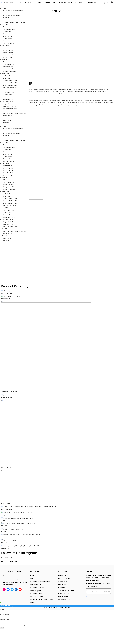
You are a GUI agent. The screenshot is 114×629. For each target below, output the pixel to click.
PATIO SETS (5, 8)
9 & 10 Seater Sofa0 (9, 43)
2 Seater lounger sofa (10, 64)
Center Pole (7, 120)
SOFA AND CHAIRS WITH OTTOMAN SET (16, 22)
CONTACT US (62, 585)
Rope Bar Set (7, 57)
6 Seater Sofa (7, 36)
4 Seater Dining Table (10, 81)
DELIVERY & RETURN (36, 597)
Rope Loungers (8, 53)
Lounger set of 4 (8, 69)
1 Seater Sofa (7, 27)
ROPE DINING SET (6, 504)
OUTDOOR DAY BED (8, 102)
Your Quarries (5, 619)
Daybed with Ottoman (10, 104)
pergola (3, 531)
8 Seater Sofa (7, 41)
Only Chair (6, 76)
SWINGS (4, 111)
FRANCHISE (61, 588)
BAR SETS (5, 90)
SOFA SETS (5, 25)
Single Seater (7, 116)
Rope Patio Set (8, 50)
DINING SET (5, 74)
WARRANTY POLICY (64, 600)
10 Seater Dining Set (9, 88)
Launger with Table (9, 71)
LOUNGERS (5, 60)
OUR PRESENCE (63, 597)
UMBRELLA (5, 118)
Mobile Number (5, 614)
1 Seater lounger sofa (10, 62)
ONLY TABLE (7, 20)
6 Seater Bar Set (8, 97)
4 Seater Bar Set (8, 95)
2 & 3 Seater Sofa (9, 29)
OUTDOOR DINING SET (8, 467)
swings (3, 515)
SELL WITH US (62, 582)
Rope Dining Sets (35, 591)
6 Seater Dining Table (10, 83)
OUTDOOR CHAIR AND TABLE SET (14, 11)
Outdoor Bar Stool (9, 99)
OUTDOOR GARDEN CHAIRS (12, 15)
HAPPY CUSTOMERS (64, 579)
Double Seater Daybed (10, 109)
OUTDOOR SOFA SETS (8, 293)
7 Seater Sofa (7, 39)
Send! (2, 628)
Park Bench (5, 537)
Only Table (6, 78)
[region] (57, 46)
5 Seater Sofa (7, 34)
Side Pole (6, 123)
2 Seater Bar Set (8, 92)
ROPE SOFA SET (8, 48)
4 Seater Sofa (7, 32)
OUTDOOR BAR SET (7, 509)
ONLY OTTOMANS (9, 18)
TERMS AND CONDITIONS (66, 591)
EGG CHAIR (7, 13)
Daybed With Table (9, 106)
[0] (110, 3)
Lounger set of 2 (8, 67)
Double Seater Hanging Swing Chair (14, 113)
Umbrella (4, 543)
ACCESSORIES (5, 548)
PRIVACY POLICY (63, 594)
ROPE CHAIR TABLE (7, 397)
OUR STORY (62, 576)
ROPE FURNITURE (7, 46)
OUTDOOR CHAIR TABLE (9, 392)
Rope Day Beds (8, 55)
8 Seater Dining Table (10, 85)
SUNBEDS (4, 520)
